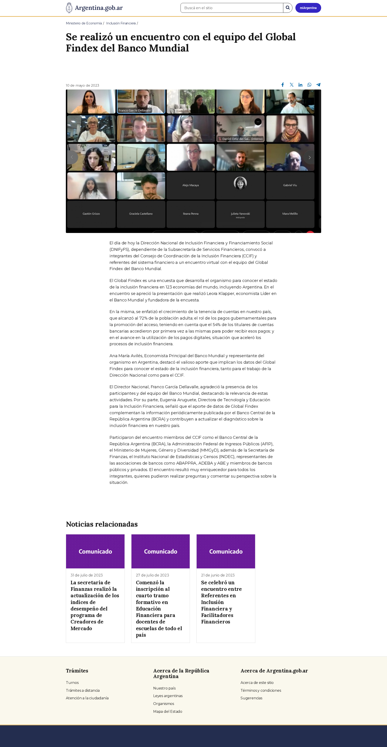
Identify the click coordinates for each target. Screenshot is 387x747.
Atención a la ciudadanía (87, 698)
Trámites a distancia (83, 690)
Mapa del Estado (167, 711)
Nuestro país (164, 688)
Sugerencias (251, 698)
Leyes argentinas (168, 696)
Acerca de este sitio (257, 683)
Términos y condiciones (261, 690)
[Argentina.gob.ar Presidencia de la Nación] (94, 8)
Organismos (163, 704)
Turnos (72, 683)
